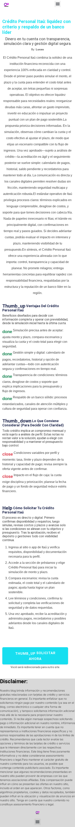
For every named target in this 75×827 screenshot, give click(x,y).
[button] (57, 4)
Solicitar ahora (35, 656)
